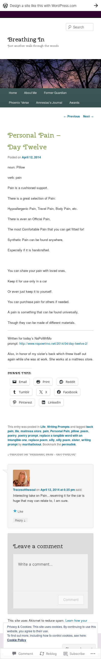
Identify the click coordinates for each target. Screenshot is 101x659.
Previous (72, 116)
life (17, 431)
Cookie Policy (16, 640)
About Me (30, 92)
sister (76, 440)
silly (52, 440)
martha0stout (31, 444)
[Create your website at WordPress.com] (50, 5)
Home (13, 92)
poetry (12, 435)
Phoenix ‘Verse (19, 102)
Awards (74, 102)
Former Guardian (55, 92)
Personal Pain (60, 431)
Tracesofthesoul (24, 489)
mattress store (31, 431)
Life (43, 426)
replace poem (38, 440)
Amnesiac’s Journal (49, 102)
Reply (20, 520)
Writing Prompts (58, 426)
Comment (71, 599)
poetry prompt (28, 435)
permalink (69, 444)
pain (46, 431)
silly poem (63, 440)
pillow (75, 431)
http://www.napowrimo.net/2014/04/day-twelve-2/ (53, 343)
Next (88, 116)
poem (84, 431)
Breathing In (26, 39)
